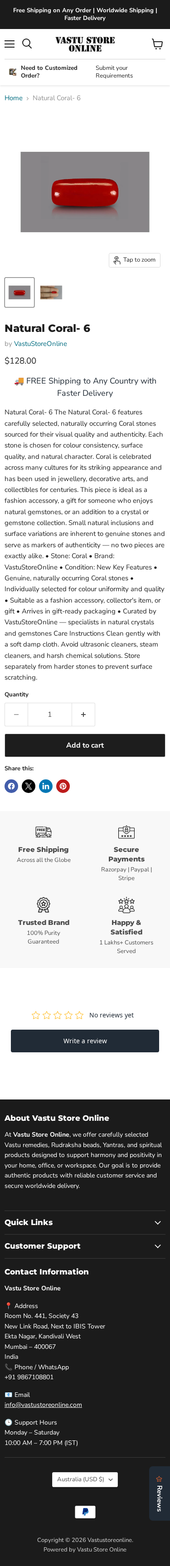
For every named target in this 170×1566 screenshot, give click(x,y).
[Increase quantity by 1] (83, 714)
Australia (80, 1479)
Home (14, 98)
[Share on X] (28, 786)
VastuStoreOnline (40, 343)
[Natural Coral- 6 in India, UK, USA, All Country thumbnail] (19, 292)
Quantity (17, 694)
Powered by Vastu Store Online (85, 1550)
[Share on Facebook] (11, 786)
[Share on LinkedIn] (46, 786)
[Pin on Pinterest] (63, 786)
